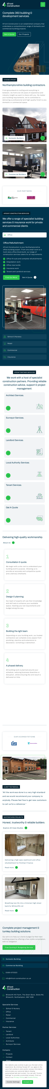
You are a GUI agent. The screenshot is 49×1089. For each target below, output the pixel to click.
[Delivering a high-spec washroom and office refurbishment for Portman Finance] (24, 845)
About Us (7, 543)
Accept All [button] (27, 1082)
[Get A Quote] (25, 514)
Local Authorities (12, 1038)
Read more (9, 867)
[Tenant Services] (25, 492)
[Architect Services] (8, 408)
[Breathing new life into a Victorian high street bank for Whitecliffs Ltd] (24, 888)
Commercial (11, 1018)
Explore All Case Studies (13, 828)
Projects (9, 1054)
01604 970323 (11, 972)
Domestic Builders (16, 138)
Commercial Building (14, 965)
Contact (9, 1057)
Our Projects (24, 34)
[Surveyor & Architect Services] (25, 402)
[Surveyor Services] (25, 425)
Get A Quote (9, 34)
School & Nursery (13, 1008)
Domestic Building (13, 959)
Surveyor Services (13, 1044)
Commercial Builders (17, 174)
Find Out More (11, 277)
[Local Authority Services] (25, 469)
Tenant (9, 1031)
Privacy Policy (19, 1077)
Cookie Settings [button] (13, 1082)
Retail (8, 1015)
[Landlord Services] (25, 447)
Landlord (9, 1034)
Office (8, 1012)
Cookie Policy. (33, 1077)
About (8, 1060)
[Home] (11, 5)
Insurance (10, 1021)
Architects (10, 1041)
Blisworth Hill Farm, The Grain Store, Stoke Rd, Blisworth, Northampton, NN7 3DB (25, 996)
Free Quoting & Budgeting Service (19, 947)
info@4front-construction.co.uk (18, 978)
